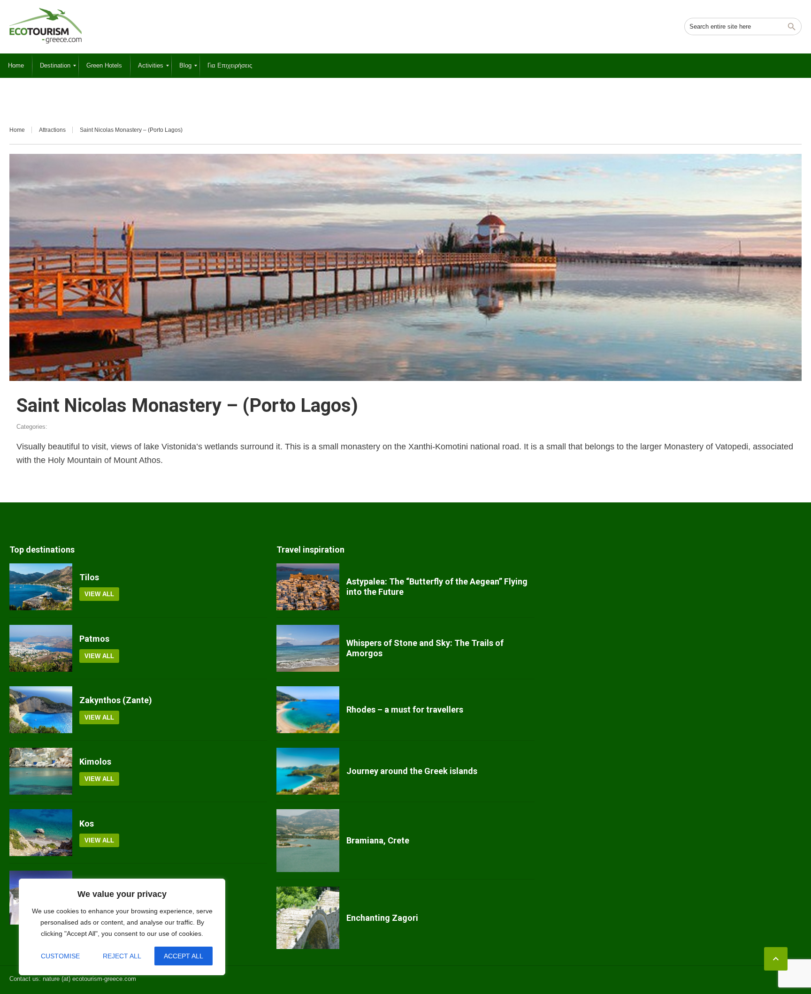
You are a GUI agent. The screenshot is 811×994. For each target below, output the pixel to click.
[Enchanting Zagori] (307, 918)
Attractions (52, 130)
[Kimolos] (40, 771)
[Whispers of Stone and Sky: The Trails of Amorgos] (307, 648)
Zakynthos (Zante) (115, 700)
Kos (86, 823)
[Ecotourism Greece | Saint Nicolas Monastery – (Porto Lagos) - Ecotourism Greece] (45, 26)
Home (17, 130)
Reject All (122, 956)
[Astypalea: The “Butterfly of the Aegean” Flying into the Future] (307, 586)
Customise (60, 956)
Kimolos (95, 761)
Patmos (94, 639)
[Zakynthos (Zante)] (40, 709)
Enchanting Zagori (382, 918)
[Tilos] (40, 586)
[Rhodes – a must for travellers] (307, 709)
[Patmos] (40, 648)
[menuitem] (16, 65)
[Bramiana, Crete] (307, 840)
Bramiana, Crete (377, 840)
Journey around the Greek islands (411, 771)
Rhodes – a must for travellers (404, 709)
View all (99, 594)
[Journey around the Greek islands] (307, 771)
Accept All (183, 956)
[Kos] (40, 832)
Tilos (89, 577)
